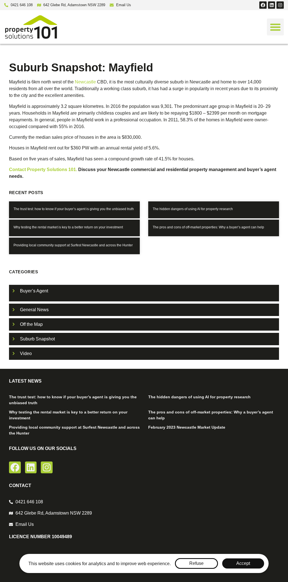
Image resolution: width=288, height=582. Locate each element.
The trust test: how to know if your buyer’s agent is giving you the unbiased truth (74, 209)
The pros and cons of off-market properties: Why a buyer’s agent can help (208, 227)
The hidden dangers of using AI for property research (193, 209)
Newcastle (85, 81)
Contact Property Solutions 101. (43, 169)
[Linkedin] (271, 5)
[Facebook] (263, 5)
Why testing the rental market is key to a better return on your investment (68, 227)
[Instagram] (280, 5)
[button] (275, 27)
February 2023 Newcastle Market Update (186, 427)
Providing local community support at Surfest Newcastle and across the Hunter (73, 245)
